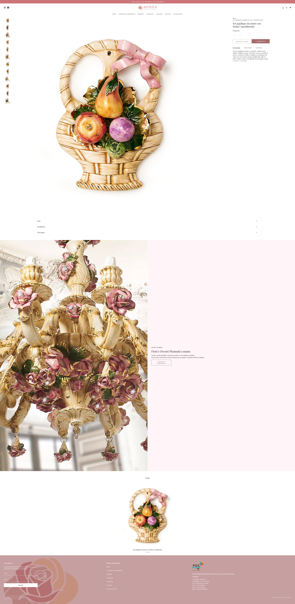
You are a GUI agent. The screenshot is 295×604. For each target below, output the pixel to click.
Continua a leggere (240, 60)
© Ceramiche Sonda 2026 (277, 597)
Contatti (109, 585)
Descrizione (236, 48)
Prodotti (109, 574)
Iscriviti (20, 585)
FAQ (38, 221)
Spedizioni (41, 227)
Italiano (7, 597)
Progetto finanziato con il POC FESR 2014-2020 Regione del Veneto (213, 574)
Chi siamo (41, 232)
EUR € (16, 597)
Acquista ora (260, 41)
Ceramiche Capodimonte (161, 362)
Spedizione (258, 48)
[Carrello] (290, 7)
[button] (114, 14)
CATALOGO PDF (112, 589)
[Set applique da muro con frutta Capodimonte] (7, 20)
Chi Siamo (110, 581)
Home (234, 18)
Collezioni (110, 578)
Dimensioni (247, 48)
